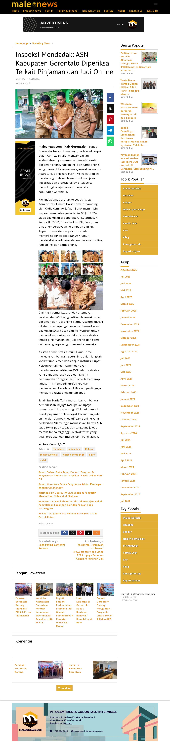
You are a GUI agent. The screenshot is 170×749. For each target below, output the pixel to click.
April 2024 (126, 460)
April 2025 (126, 378)
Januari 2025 (128, 399)
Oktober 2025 (128, 337)
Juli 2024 (125, 439)
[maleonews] (35, 3)
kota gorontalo (132, 244)
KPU (125, 230)
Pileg (126, 237)
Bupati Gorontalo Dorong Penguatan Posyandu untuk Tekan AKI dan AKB (104, 609)
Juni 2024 (126, 446)
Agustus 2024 (129, 433)
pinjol (92, 454)
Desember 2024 (130, 405)
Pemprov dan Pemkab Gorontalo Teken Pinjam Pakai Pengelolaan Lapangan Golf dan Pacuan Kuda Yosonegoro (70, 505)
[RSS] (96, 533)
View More (64, 688)
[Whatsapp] (110, 141)
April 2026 (126, 297)
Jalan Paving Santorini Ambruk (52, 545)
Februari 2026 (128, 310)
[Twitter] (72, 533)
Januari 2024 (128, 480)
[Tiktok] (88, 533)
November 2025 (130, 331)
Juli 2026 (125, 276)
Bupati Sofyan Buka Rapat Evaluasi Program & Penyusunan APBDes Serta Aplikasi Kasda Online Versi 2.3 (71, 475)
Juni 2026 (126, 283)
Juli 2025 (125, 358)
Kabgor (89, 449)
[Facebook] (64, 533)
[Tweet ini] (110, 108)
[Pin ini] (110, 119)
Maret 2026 (127, 303)
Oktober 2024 (128, 419)
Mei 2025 (126, 371)
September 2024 (130, 426)
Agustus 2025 (129, 351)
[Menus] (155, 4)
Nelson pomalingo (74, 454)
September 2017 (130, 494)
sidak (43, 460)
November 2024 (130, 412)
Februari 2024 (128, 473)
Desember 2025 (130, 324)
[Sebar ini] (110, 97)
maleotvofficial (49, 454)
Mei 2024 (126, 453)
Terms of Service (129, 599)
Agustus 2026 (129, 269)
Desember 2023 (130, 487)
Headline (58, 449)
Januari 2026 (128, 317)
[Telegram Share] (110, 130)
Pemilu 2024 (130, 223)
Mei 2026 (126, 290)
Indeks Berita (129, 596)
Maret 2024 (127, 467)
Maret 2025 (127, 385)
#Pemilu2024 (130, 216)
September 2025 (130, 344)
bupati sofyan (131, 251)
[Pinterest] (80, 533)
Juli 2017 (125, 501)
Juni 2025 (126, 365)
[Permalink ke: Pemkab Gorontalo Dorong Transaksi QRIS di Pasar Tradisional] (23, 589)
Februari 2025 (128, 392)
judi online (74, 449)
